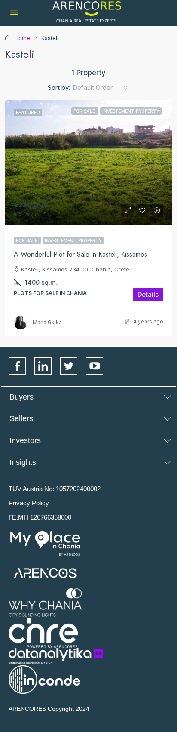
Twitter (68, 366)
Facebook (17, 366)
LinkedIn (43, 366)
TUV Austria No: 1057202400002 (55, 488)
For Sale (27, 240)
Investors (25, 440)
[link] (88, 162)
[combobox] (100, 88)
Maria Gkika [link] (47, 322)
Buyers (21, 397)
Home (22, 38)
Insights (22, 462)
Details (148, 294)
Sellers (21, 418)
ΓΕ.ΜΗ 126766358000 (40, 517)
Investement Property (73, 240)
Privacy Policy (29, 503)
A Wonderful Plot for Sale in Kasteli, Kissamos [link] (80, 254)
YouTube (94, 366)
